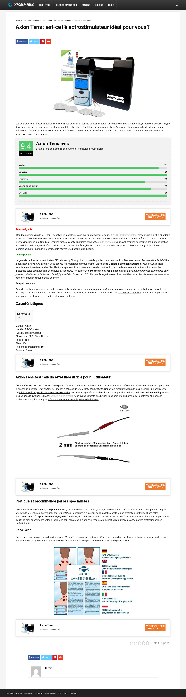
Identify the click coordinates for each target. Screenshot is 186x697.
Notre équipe (38, 693)
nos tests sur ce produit (61, 396)
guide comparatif (106, 242)
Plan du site (28, 693)
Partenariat (73, 693)
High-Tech (45, 5)
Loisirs (99, 5)
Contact (65, 693)
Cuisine (86, 5)
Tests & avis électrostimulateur (34, 21)
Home (18, 21)
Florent (48, 668)
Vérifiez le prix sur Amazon (155, 216)
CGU (59, 693)
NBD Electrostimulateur (125, 235)
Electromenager (66, 5)
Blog (111, 5)
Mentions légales (50, 693)
